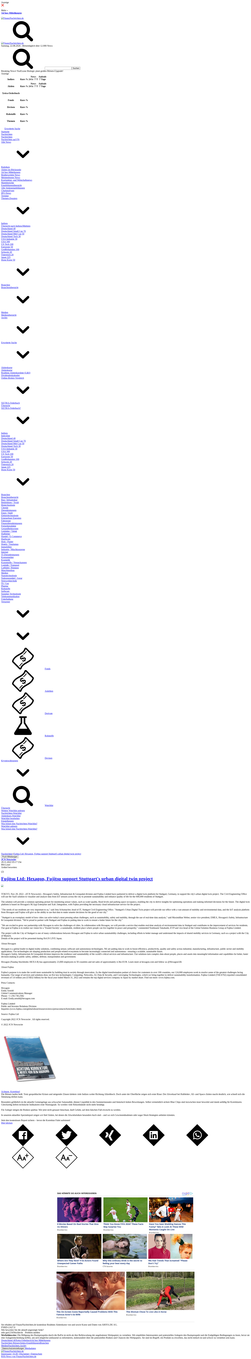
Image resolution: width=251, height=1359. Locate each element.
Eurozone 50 (7, 247)
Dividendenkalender (10, 375)
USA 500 (5, 241)
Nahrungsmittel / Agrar (11, 578)
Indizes (4, 223)
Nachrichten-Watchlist (11, 813)
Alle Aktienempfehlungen (13, 188)
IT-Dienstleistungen (10, 554)
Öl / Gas (5, 583)
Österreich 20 (7, 254)
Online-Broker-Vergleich (12, 378)
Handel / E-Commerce (11, 536)
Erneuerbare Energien (11, 518)
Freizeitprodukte (8, 526)
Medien (4, 312)
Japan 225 (5, 257)
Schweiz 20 (6, 252)
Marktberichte (7, 182)
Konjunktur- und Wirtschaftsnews (16, 180)
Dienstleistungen (8, 510)
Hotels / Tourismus (9, 544)
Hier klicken (6, 1123)
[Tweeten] (66, 1145)
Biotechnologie (8, 505)
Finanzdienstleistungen (11, 523)
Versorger (5, 601)
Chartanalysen (7, 190)
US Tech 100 (7, 244)
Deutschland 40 (8, 228)
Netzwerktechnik (9, 581)
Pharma (4, 586)
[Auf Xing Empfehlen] (110, 1145)
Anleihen (49, 691)
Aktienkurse (6, 367)
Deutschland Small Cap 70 (13, 231)
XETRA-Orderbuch (10, 403)
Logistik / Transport (10, 565)
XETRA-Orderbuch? (11, 408)
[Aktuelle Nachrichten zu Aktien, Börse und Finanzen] (12, 18)
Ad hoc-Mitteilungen (11, 13)
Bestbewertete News (10, 175)
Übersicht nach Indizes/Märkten (15, 226)
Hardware (5, 539)
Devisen (48, 758)
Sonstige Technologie (11, 594)
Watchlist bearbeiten (10, 818)
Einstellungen (7, 821)
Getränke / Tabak (9, 531)
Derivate (49, 713)
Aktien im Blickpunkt (11, 169)
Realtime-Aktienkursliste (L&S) (15, 373)
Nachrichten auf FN (10, 139)
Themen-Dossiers (9, 198)
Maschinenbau (8, 570)
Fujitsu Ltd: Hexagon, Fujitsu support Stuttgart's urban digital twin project (77, 878)
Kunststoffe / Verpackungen (14, 562)
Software (5, 591)
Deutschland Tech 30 (11, 236)
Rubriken (5, 167)
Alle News (6, 142)
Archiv (4, 317)
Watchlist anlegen (9, 826)
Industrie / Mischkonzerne (13, 549)
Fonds (47, 668)
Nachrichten (6, 134)
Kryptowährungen (9, 760)
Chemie (4, 507)
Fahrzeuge (6, 520)
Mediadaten (30, 1348)
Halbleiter (5, 534)
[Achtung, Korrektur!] (28, 1089)
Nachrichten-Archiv (17, 1345)
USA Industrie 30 (9, 239)
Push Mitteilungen (9, 857)
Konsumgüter (7, 557)
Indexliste (5, 435)
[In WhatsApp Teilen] (197, 1145)
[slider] (5, 869)
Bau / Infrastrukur (9, 500)
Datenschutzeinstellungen (13, 1348)
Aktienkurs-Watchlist (10, 816)
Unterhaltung (7, 599)
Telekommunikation (10, 596)
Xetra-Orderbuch (23, 1340)
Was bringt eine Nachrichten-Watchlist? (19, 823)
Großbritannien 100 (10, 249)
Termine (5, 196)
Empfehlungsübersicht (11, 185)
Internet (4, 552)
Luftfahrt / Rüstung (10, 567)
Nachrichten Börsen (10, 1343)
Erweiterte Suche (12, 128)
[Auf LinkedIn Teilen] (153, 1145)
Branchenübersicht (9, 287)
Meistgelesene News (10, 177)
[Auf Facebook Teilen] (23, 1145)
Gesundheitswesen (9, 528)
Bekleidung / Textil (10, 502)
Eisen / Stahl (7, 513)
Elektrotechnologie (9, 515)
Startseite (5, 131)
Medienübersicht (8, 315)
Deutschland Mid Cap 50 (12, 234)
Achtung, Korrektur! (10, 1091)
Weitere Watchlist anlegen (13, 810)
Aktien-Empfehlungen (29, 1343)
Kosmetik (5, 560)
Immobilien (6, 547)
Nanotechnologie (9, 575)
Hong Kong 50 (8, 260)
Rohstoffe (5, 588)
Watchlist (49, 805)
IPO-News (6, 193)
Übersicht (5, 405)
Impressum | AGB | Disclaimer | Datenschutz (21, 1354)
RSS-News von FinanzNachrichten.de (18, 1356)
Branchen (5, 285)
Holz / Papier (7, 541)
